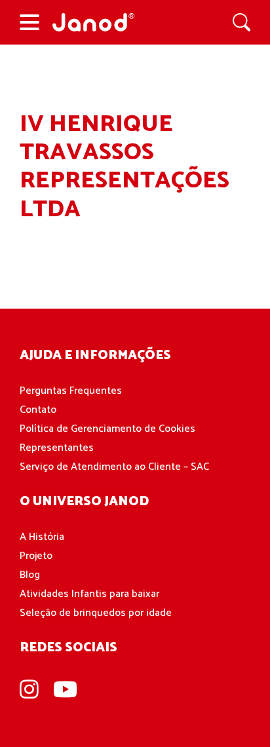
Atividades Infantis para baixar (89, 594)
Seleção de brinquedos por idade (96, 613)
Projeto (36, 556)
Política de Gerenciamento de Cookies (107, 429)
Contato (38, 410)
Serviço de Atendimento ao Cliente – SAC (114, 467)
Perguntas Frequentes (71, 391)
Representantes (57, 448)
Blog (30, 575)
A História (42, 537)
